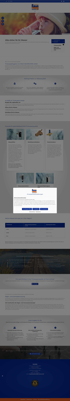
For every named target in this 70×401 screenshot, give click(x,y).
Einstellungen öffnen (27, 209)
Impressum (38, 211)
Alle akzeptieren (44, 209)
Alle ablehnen (36, 209)
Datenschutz (32, 211)
